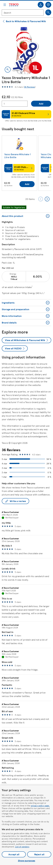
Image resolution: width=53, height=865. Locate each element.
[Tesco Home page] (14, 4)
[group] (19, 164)
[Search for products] (48, 12)
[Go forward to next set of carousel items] (47, 199)
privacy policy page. (40, 805)
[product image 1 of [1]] (26, 50)
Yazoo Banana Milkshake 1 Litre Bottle (17, 156)
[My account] (41, 5)
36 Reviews (29, 86)
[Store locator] (48, 5)
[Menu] (5, 5)
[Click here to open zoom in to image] (8, 69)
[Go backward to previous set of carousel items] (40, 199)
